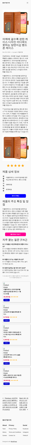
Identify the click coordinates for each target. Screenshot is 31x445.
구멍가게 (20, 52)
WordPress (14, 441)
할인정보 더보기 (15, 234)
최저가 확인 (15, 196)
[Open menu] (27, 3)
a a (15, 52)
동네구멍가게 (6, 2)
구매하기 (6, 300)
